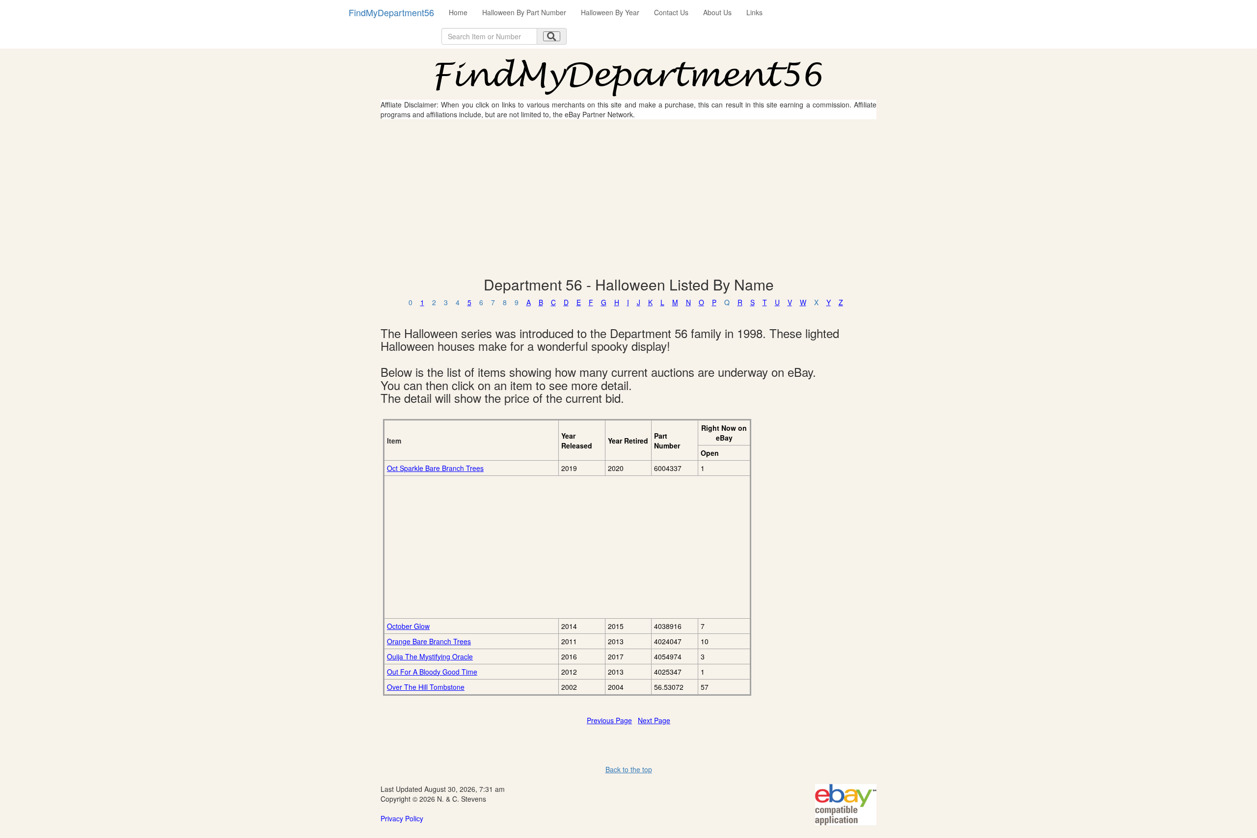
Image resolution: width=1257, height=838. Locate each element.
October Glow (408, 626)
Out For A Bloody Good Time (432, 672)
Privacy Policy (402, 818)
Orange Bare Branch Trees (429, 641)
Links (754, 12)
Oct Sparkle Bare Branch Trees (435, 468)
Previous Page (609, 720)
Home (458, 12)
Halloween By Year (610, 12)
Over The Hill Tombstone (426, 687)
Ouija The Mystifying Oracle (430, 656)
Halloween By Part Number (524, 12)
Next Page (654, 720)
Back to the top (628, 769)
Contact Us (671, 12)
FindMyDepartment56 (391, 12)
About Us (717, 12)
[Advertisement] (628, 197)
